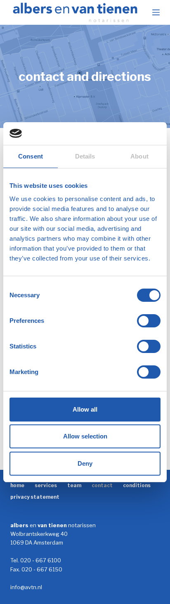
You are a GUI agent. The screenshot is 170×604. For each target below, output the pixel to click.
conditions (137, 485)
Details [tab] (85, 156)
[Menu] (156, 12)
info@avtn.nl (26, 587)
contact (102, 485)
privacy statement (34, 497)
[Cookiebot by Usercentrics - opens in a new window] (124, 133)
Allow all (85, 409)
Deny (85, 463)
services (46, 485)
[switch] (149, 320)
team (74, 485)
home (17, 485)
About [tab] (139, 156)
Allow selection (85, 436)
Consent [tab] (30, 156)
